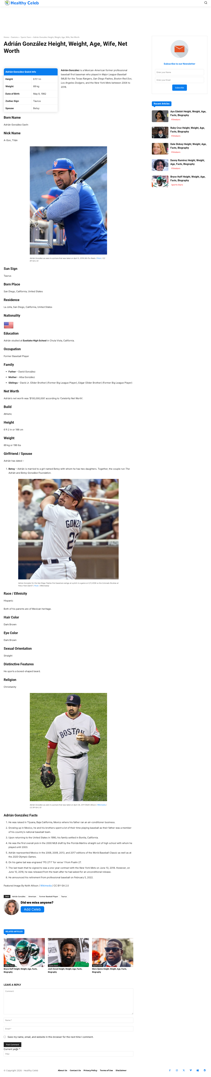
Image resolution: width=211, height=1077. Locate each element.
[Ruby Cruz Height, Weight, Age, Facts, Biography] (160, 132)
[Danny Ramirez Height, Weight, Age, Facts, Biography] (160, 165)
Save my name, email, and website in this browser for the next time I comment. (50, 1036)
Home (6, 37)
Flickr (99, 258)
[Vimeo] (190, 1070)
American (32, 896)
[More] (109, 60)
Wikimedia (101, 805)
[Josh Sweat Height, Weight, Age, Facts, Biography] (68, 952)
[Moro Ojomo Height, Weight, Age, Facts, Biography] (112, 952)
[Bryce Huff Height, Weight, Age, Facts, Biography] (24, 952)
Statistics (15, 37)
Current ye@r (12, 1049)
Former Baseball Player (48, 896)
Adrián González (18, 896)
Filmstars (175, 119)
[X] (183, 1070)
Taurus (64, 896)
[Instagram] (176, 1070)
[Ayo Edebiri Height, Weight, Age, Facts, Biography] (160, 116)
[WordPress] (204, 1070)
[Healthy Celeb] (21, 3)
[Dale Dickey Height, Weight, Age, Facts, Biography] (160, 149)
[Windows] (197, 1070)
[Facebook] (170, 1070)
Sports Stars (26, 37)
